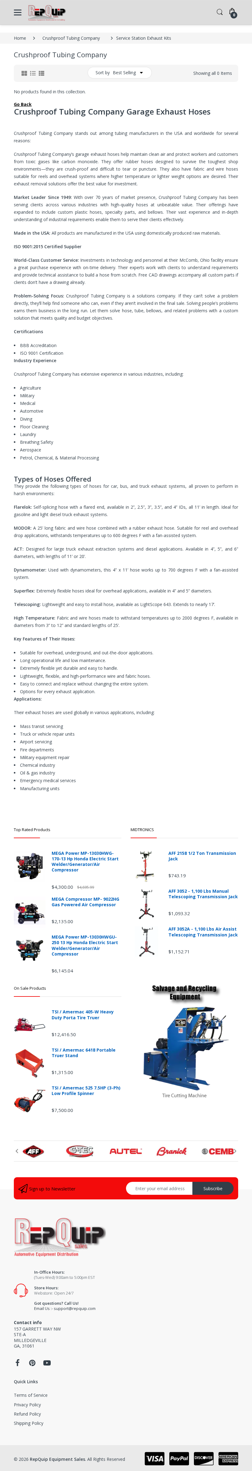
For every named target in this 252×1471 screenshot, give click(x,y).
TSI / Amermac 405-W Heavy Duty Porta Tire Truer (83, 1014)
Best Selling (124, 72)
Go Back (23, 104)
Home (20, 38)
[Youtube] (47, 1364)
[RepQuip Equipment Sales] (47, 12)
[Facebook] (17, 1364)
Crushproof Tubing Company (71, 38)
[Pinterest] (32, 1364)
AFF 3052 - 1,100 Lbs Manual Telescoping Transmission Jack (203, 893)
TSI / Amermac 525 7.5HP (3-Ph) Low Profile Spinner (86, 1090)
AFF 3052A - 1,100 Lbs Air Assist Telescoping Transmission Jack (203, 931)
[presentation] (17, 1151)
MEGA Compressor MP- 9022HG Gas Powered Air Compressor (85, 901)
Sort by (103, 72)
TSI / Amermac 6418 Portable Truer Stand (84, 1052)
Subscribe (212, 1188)
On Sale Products (30, 988)
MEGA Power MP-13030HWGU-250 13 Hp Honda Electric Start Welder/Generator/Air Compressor (85, 945)
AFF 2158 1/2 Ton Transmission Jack (202, 856)
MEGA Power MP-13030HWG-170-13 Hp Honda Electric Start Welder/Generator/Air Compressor (85, 862)
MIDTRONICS (142, 829)
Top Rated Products (32, 829)
